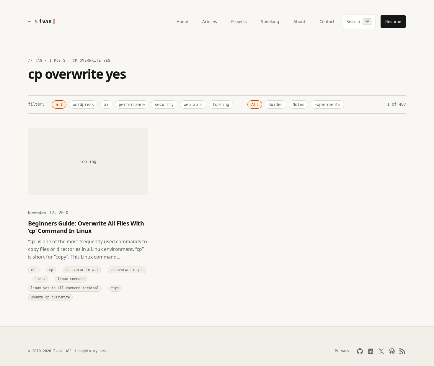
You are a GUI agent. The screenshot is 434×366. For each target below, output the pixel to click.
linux (40, 279)
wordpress (83, 104)
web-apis (193, 104)
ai (106, 104)
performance (132, 104)
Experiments (327, 104)
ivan (45, 21)
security (164, 104)
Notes (298, 104)
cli (34, 270)
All (254, 104)
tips (115, 288)
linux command (71, 279)
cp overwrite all (81, 270)
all (59, 104)
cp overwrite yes (126, 270)
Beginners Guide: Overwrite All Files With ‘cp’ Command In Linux (86, 227)
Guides (275, 104)
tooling (221, 104)
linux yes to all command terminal (65, 288)
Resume (393, 21)
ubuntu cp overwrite (50, 297)
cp (51, 270)
